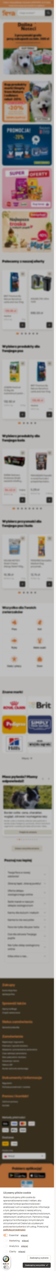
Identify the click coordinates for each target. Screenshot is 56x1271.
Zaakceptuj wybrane (39, 1257)
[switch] (6, 1267)
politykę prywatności (14, 1229)
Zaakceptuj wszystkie (35, 1265)
